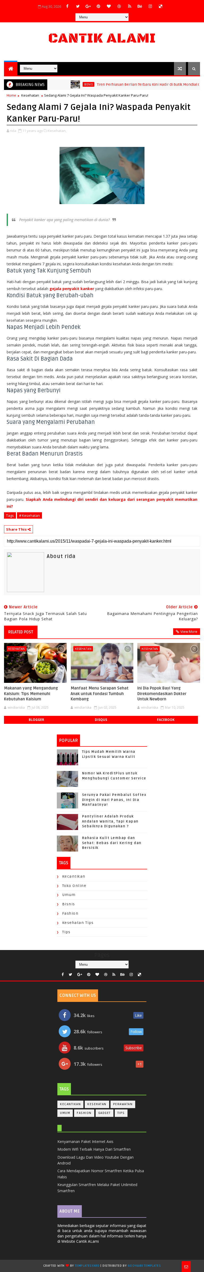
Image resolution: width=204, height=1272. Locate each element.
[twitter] (78, 6)
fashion (70, 913)
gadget (104, 1113)
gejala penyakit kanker (71, 288)
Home (11, 95)
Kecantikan (74, 876)
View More (188, 631)
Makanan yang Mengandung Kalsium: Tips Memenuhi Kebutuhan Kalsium (31, 693)
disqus (101, 719)
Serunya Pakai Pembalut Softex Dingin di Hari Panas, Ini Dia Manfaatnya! (114, 800)
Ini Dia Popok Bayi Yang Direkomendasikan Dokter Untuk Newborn (161, 693)
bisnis (75, 84)
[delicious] (161, 6)
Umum (69, 895)
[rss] (130, 6)
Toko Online (74, 885)
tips (66, 932)
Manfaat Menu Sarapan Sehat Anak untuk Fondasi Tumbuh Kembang (100, 693)
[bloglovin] (109, 6)
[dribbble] (119, 6)
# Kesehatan (29, 515)
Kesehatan (30, 95)
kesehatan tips (78, 922)
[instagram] (150, 6)
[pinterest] (99, 6)
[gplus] (88, 6)
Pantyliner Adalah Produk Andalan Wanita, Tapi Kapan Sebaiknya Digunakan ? (110, 821)
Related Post (20, 632)
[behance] (140, 6)
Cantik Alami (102, 38)
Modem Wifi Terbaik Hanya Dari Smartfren (94, 1149)
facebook (166, 719)
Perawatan (123, 1104)
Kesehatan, (57, 130)
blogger (36, 719)
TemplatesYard (87, 1266)
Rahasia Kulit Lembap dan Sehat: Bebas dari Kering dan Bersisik (112, 843)
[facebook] (67, 6)
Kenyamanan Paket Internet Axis (85, 1141)
